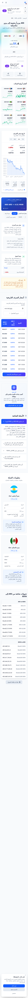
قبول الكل (14, 986)
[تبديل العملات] (14, 36)
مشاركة (14, 213)
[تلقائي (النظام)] (25, 11)
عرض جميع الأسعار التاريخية (14, 374)
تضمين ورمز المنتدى (11, 217)
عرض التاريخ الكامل (9, 189)
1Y (11, 139)
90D (15, 139)
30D (19, 139)
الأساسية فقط (14, 989)
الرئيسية (25, 18)
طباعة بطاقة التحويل (13, 682)
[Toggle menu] (2, 2)
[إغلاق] (25, 975)
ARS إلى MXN (18, 18)
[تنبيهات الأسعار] (6, 2)
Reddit (20, 217)
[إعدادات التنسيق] (25, 7)
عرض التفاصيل (15, 313)
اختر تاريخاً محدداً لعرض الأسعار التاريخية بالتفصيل (15, 304)
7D (23, 139)
